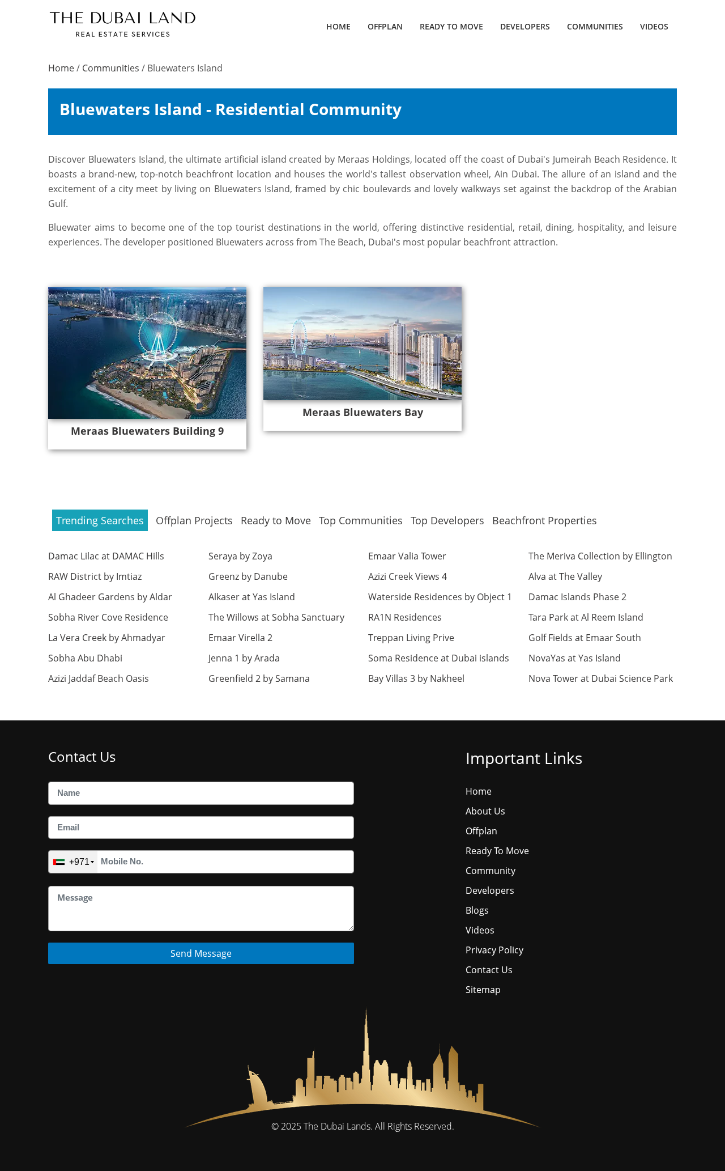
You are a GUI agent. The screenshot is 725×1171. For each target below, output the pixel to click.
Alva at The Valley (565, 576)
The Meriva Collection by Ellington (600, 556)
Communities (595, 26)
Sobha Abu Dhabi (85, 658)
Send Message (201, 953)
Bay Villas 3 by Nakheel (416, 678)
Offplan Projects (194, 520)
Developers (525, 26)
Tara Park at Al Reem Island (585, 617)
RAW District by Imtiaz (95, 576)
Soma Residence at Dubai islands (438, 658)
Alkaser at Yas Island (251, 597)
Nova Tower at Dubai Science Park (600, 678)
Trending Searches (100, 520)
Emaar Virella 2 (240, 637)
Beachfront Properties (544, 520)
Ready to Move (276, 520)
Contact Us (489, 970)
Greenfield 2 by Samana (259, 678)
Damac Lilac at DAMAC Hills (106, 556)
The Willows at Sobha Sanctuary (276, 617)
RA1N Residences (405, 617)
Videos (654, 26)
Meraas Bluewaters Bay (362, 412)
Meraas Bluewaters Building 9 (147, 431)
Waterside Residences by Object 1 (440, 597)
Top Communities (361, 520)
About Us (485, 811)
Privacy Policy (494, 950)
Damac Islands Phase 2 (577, 597)
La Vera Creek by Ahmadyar (106, 637)
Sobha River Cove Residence (108, 617)
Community (490, 870)
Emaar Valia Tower (407, 556)
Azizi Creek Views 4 (407, 576)
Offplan (385, 26)
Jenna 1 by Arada (244, 658)
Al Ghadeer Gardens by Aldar (110, 597)
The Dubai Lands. (338, 1126)
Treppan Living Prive (411, 637)
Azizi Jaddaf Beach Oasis (98, 678)
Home (338, 26)
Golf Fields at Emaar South (584, 637)
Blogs (477, 910)
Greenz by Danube (248, 576)
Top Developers (447, 520)
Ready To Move (451, 26)
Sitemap (483, 989)
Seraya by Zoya (240, 556)
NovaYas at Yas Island (574, 658)
